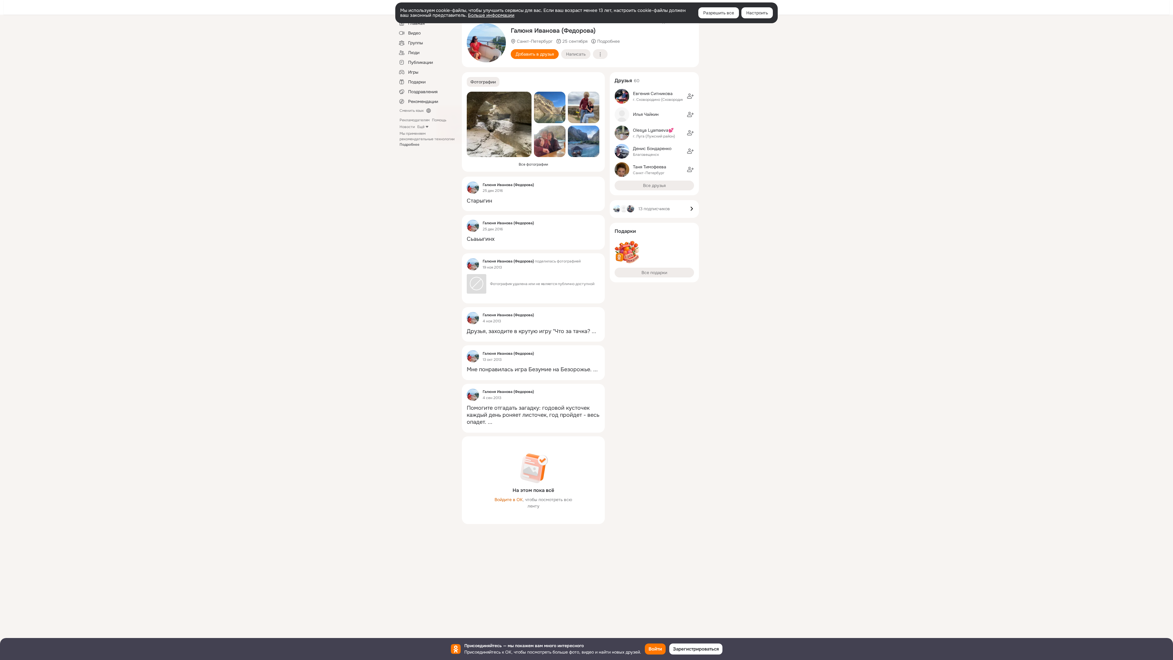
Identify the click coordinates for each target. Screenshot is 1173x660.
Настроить (757, 13)
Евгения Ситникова (653, 93)
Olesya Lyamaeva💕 (653, 130)
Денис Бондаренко (652, 148)
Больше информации (491, 15)
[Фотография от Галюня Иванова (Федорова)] (486, 42)
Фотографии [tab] (483, 82)
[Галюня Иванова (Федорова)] (473, 188)
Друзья (623, 80)
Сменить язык (412, 110)
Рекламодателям (414, 120)
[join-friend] (690, 96)
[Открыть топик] (533, 200)
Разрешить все (718, 13)
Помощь (439, 120)
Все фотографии (533, 164)
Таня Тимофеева (649, 167)
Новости (407, 126)
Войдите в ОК (509, 499)
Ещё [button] (421, 126)
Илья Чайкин (646, 114)
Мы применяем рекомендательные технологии (427, 139)
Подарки (625, 231)
